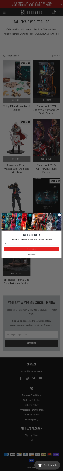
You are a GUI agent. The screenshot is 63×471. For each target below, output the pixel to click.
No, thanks (31, 254)
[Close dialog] (59, 215)
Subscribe (31, 249)
